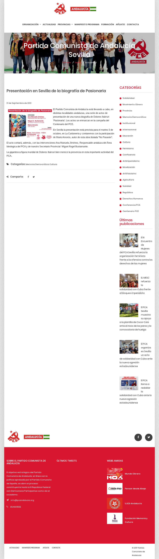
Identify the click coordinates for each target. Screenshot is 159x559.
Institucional (129, 123)
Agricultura (128, 179)
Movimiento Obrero (133, 104)
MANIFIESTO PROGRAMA (87, 24)
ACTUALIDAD (49, 24)
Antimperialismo (131, 161)
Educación (128, 135)
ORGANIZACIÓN (30, 24)
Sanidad (127, 186)
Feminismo (128, 148)
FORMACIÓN (107, 24)
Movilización (129, 167)
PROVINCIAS (64, 24)
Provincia (127, 110)
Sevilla (78, 62)
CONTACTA (133, 24)
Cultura (126, 142)
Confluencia (129, 154)
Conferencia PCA (131, 205)
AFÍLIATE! (120, 24)
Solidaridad (128, 98)
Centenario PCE (131, 211)
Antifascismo (129, 173)
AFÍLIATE (46, 548)
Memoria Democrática (134, 117)
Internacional (129, 129)
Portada (66, 62)
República (128, 192)
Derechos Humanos (133, 198)
